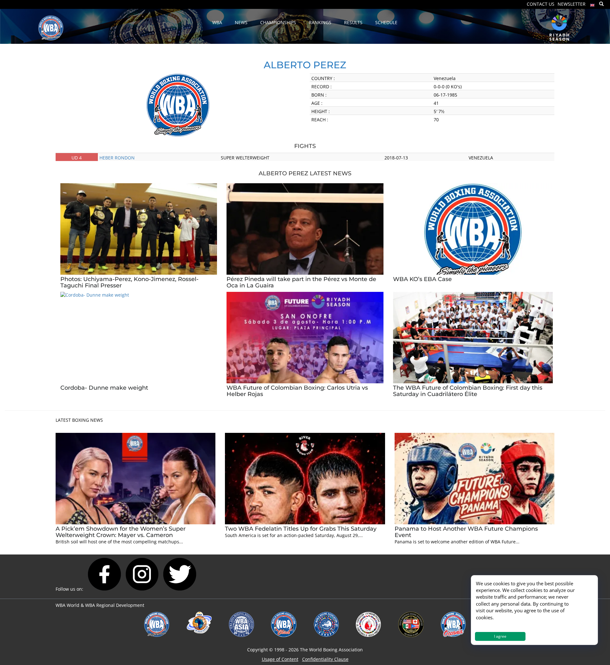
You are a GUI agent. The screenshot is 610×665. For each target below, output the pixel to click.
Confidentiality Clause (325, 659)
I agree (500, 636)
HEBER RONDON (117, 158)
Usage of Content (280, 659)
